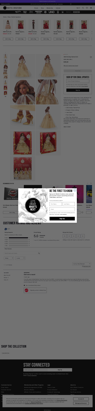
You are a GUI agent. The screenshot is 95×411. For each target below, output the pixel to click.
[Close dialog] (75, 190)
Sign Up (62, 219)
